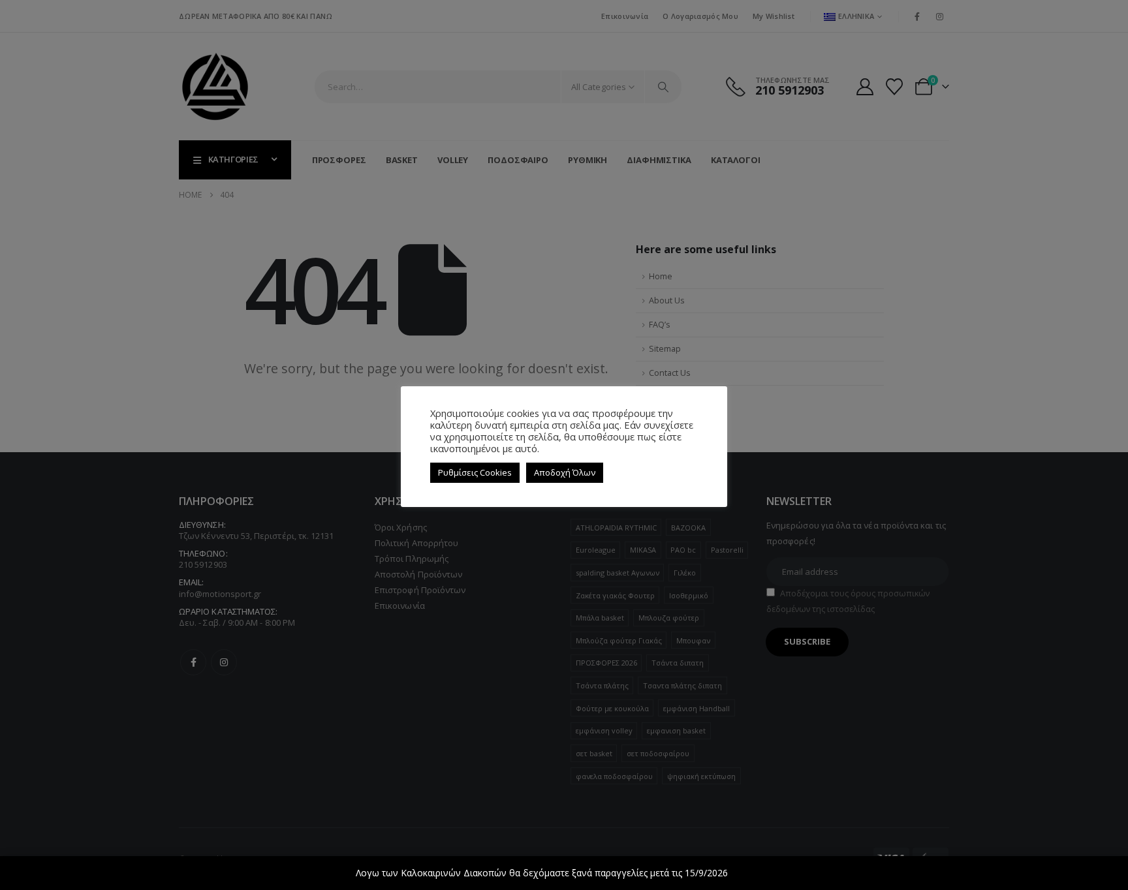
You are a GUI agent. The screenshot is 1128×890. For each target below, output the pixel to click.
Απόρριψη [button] (751, 873)
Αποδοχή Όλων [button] (564, 472)
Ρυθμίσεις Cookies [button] (475, 472)
